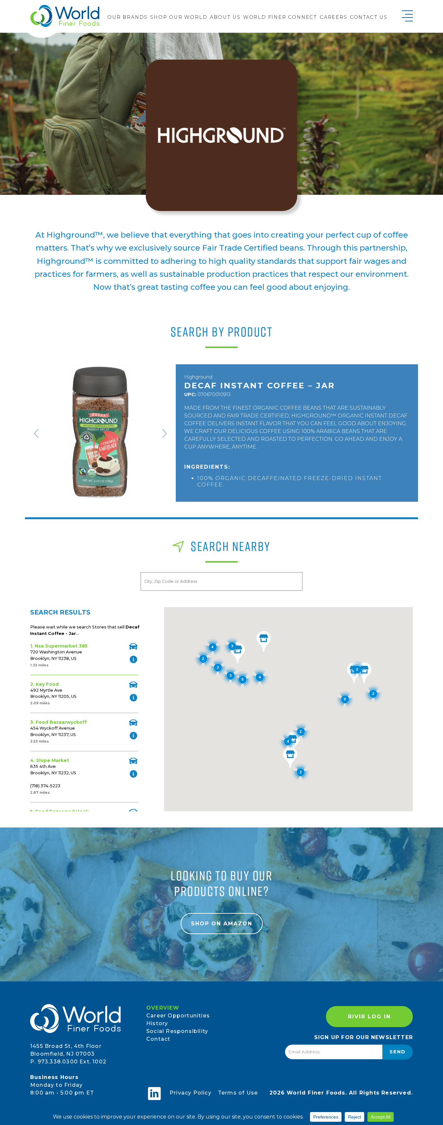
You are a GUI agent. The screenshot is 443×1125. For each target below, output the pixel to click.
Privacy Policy (190, 1093)
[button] (292, 742)
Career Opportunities (178, 1016)
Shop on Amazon (221, 923)
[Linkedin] (154, 1093)
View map (133, 646)
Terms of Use (238, 1093)
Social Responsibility (177, 1031)
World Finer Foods (65, 16)
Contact (158, 1039)
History (157, 1023)
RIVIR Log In (369, 1017)
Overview (163, 1008)
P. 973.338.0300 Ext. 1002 (68, 1062)
